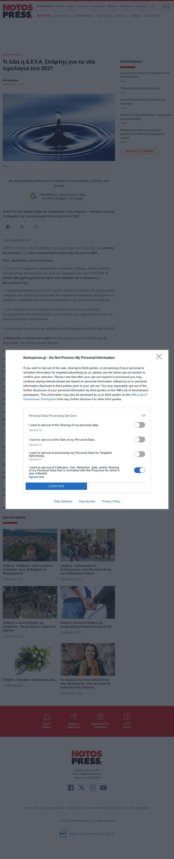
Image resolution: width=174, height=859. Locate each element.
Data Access (87, 501)
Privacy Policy (111, 501)
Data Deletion (63, 501)
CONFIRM (56, 486)
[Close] (160, 358)
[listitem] (87, 415)
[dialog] (87, 429)
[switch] (139, 425)
